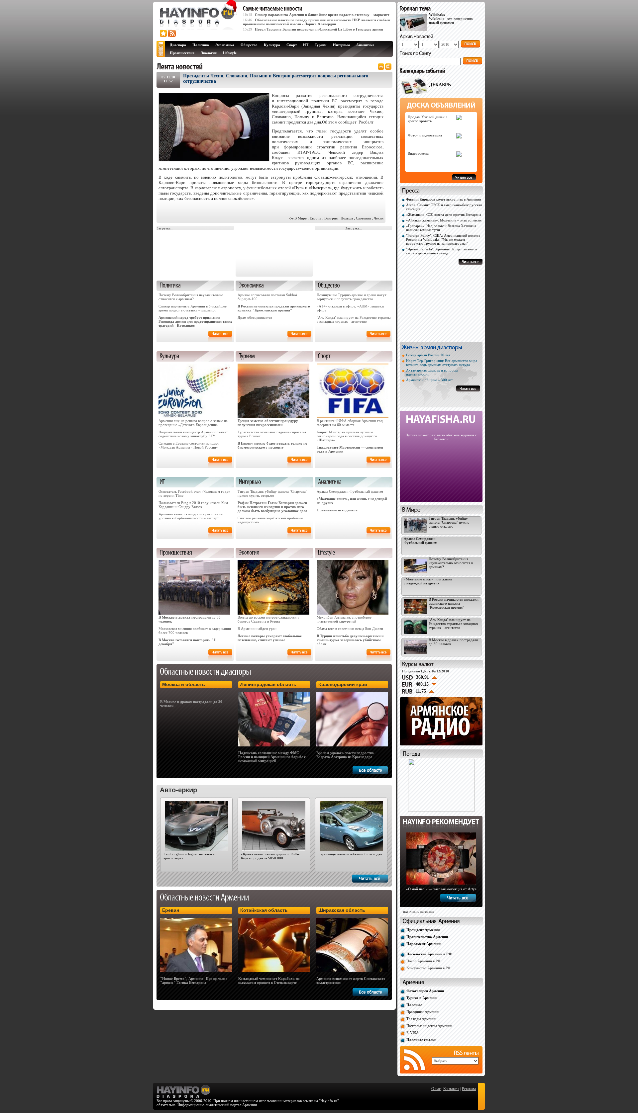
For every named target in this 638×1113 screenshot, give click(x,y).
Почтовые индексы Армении (429, 1026)
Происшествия (182, 53)
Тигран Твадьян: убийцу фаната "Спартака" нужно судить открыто (272, 493)
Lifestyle (230, 53)
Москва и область (183, 684)
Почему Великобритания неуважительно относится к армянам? (191, 297)
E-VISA (412, 1033)
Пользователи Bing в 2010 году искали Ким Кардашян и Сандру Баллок (193, 505)
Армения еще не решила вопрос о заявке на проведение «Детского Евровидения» (193, 423)
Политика (200, 45)
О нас (436, 1088)
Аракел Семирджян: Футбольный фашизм (350, 491)
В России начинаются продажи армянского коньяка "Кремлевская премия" (274, 308)
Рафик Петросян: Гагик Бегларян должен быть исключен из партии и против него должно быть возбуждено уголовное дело (272, 507)
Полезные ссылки (421, 1040)
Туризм (321, 45)
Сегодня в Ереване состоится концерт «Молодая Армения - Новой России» (189, 445)
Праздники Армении (422, 1012)
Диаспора (178, 45)
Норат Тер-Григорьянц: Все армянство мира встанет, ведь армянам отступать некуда (441, 363)
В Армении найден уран (257, 629)
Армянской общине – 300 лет (429, 380)
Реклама (469, 1088)
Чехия (378, 218)
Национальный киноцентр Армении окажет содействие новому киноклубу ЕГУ (193, 434)
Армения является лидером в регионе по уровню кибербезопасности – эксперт (191, 516)
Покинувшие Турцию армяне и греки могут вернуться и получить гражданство (351, 297)
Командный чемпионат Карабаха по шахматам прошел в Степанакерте (269, 981)
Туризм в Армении (421, 998)
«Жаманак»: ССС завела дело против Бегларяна (443, 214)
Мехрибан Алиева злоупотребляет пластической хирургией (344, 619)
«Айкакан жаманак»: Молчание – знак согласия (443, 220)
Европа (315, 218)
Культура (272, 45)
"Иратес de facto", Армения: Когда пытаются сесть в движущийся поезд (441, 251)
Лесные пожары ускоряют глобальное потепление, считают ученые (270, 638)
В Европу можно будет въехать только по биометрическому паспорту (272, 445)
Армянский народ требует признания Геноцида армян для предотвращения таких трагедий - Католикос (195, 321)
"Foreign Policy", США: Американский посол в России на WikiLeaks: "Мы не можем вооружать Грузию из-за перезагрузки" (443, 239)
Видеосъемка (418, 153)
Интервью (341, 45)
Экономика (224, 45)
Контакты (451, 1088)
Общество (249, 45)
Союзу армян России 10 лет (428, 355)
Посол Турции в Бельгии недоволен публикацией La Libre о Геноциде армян (319, 29)
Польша (347, 218)
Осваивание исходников (337, 510)
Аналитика (365, 45)
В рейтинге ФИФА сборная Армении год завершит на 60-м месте (350, 423)
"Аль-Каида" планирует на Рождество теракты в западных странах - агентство (353, 319)
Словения (363, 218)
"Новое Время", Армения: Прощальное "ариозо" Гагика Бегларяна (193, 981)
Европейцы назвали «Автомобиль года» (350, 854)
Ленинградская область (268, 684)
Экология (209, 53)
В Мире (300, 218)
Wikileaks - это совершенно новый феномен (451, 19)
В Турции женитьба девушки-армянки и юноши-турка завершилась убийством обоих (350, 640)
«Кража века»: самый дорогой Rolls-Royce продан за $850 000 (270, 856)
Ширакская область (341, 910)
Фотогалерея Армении (425, 991)
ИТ (305, 45)
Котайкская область (264, 910)
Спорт (291, 45)
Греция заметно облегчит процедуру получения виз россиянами (268, 423)
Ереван (170, 910)
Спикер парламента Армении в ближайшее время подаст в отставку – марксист (322, 15)
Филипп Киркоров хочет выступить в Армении (443, 199)
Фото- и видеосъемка (425, 135)
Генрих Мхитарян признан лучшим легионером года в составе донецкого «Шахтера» (347, 436)
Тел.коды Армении (421, 1019)
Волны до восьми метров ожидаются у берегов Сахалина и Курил (268, 619)
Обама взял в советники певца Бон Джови (350, 629)
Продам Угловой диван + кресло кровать (428, 119)
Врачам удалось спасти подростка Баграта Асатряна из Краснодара (345, 755)
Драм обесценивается (255, 317)
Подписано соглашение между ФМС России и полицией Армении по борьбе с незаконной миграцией (272, 757)
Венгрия (331, 218)
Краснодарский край (342, 684)
